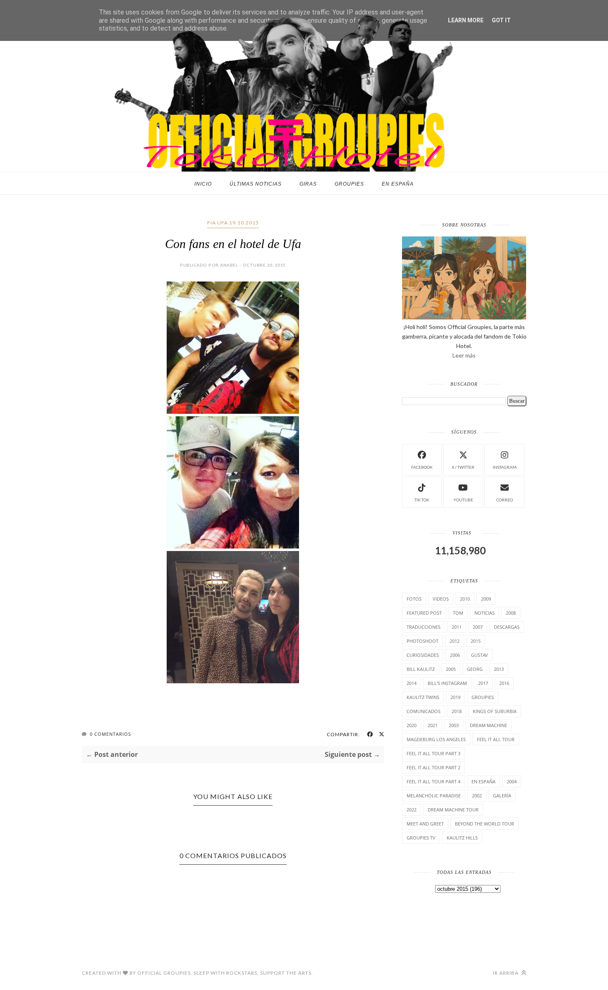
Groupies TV (421, 838)
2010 (465, 599)
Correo (504, 499)
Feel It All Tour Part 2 (433, 767)
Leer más (464, 355)
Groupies (349, 184)
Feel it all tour (496, 739)
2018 (457, 711)
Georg (475, 669)
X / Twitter (463, 467)
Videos (441, 599)
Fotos (414, 599)
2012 (455, 641)
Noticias (484, 613)
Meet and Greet (425, 824)
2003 (454, 725)
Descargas (506, 627)
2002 (477, 795)
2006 (455, 655)
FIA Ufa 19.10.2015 (233, 222)
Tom (458, 613)
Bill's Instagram (447, 683)
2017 (483, 683)
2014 (412, 683)
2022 (412, 809)
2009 (486, 599)
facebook (422, 467)
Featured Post (424, 613)
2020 (412, 725)
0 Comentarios (110, 734)
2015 (476, 641)
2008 (511, 613)
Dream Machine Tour (453, 809)
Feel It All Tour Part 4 (433, 781)
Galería (502, 795)
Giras (308, 184)
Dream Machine (488, 725)
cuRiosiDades (423, 655)
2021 (433, 725)
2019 (455, 697)
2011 (457, 627)
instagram (505, 467)
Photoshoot (422, 641)
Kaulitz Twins (423, 697)
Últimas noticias (256, 184)
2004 (512, 781)
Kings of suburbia (495, 711)
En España (398, 184)
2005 (451, 669)
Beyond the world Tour (484, 824)
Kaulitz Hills (462, 838)
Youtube (463, 499)
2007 (478, 627)
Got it (501, 20)
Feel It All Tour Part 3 (433, 753)
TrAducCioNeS (423, 627)
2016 (504, 683)
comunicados (423, 711)
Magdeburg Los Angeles (436, 739)
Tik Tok (421, 499)
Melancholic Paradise (434, 795)
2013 (499, 669)
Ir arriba (506, 973)
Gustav (479, 655)
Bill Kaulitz (421, 669)
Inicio (203, 184)
